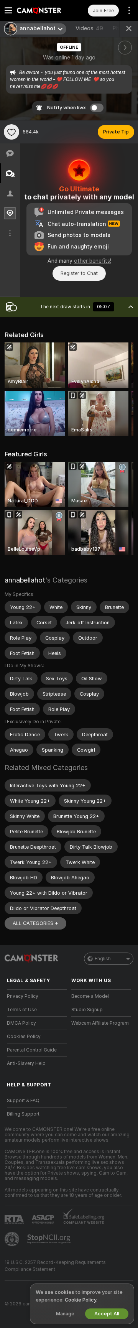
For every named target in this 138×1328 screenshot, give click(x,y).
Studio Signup (87, 1009)
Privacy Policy (22, 996)
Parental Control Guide (32, 1050)
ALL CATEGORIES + (35, 923)
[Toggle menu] (8, 10)
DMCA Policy (21, 1023)
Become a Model (90, 996)
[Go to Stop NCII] (49, 1239)
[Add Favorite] (11, 132)
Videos (89, 28)
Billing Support (23, 1114)
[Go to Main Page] (43, 10)
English (103, 958)
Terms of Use (22, 1009)
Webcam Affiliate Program (100, 1023)
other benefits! (92, 261)
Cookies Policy (24, 1036)
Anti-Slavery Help (26, 1063)
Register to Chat (79, 273)
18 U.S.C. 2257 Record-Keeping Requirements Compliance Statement (55, 1266)
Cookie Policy (80, 1300)
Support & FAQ (23, 1100)
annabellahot (25, 580)
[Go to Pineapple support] (13, 1239)
